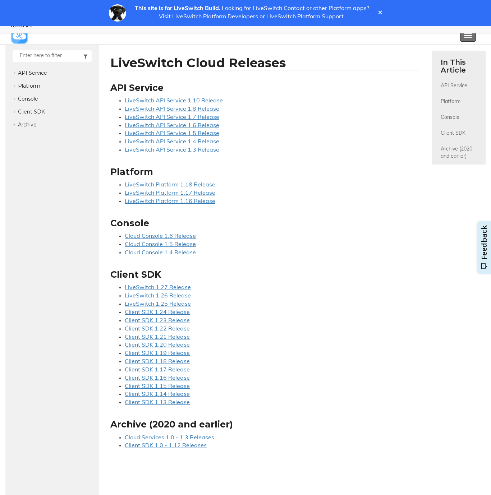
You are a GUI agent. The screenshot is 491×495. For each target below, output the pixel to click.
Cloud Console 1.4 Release (160, 253)
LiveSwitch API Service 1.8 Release (172, 109)
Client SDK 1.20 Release (157, 345)
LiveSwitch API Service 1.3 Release (172, 150)
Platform (450, 102)
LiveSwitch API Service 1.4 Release (172, 142)
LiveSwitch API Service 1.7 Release (172, 117)
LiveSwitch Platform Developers (215, 17)
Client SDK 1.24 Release (157, 312)
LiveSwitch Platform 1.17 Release (170, 193)
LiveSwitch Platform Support (305, 17)
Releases (21, 26)
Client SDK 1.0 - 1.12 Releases (166, 446)
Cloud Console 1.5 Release (160, 245)
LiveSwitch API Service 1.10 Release (174, 101)
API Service (454, 86)
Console (450, 117)
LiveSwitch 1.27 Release (158, 288)
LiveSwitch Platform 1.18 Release (170, 185)
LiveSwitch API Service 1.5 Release (172, 134)
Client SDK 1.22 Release (157, 329)
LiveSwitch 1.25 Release (158, 304)
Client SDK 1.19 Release (157, 353)
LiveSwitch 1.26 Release (158, 296)
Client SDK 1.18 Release (157, 362)
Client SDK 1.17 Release (157, 370)
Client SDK (453, 133)
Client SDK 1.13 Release (157, 403)
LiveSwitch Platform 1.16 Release (170, 201)
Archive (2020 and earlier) (457, 153)
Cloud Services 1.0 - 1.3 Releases (169, 438)
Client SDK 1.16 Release (157, 378)
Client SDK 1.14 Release (157, 394)
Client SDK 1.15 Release (157, 386)
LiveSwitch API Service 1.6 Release (172, 126)
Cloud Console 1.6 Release (160, 236)
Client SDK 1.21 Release (157, 337)
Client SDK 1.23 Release (157, 321)
